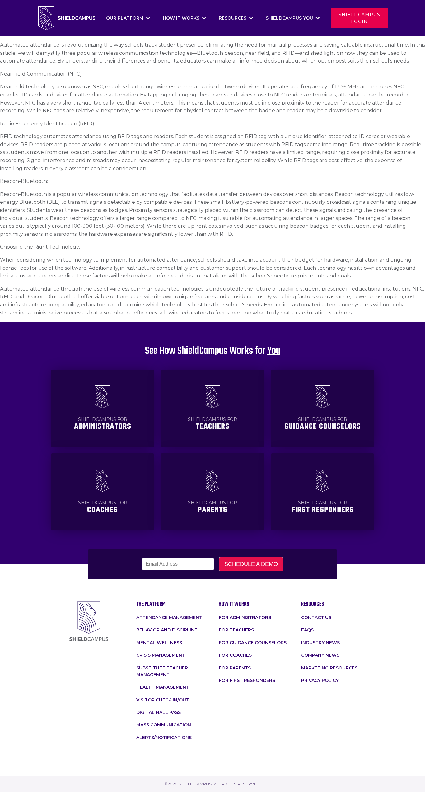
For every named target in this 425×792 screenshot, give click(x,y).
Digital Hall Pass (158, 712)
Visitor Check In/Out (162, 700)
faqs (307, 630)
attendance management (169, 617)
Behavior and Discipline (166, 630)
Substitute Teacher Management (162, 671)
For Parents (235, 668)
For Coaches (235, 655)
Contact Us (316, 617)
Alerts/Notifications (164, 737)
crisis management (160, 655)
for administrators (245, 617)
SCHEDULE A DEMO (251, 564)
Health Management (162, 687)
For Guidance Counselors (253, 642)
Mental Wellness (159, 642)
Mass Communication (163, 725)
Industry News (320, 642)
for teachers (236, 630)
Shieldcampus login (359, 18)
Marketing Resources (329, 668)
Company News (320, 655)
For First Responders (247, 680)
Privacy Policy (320, 680)
